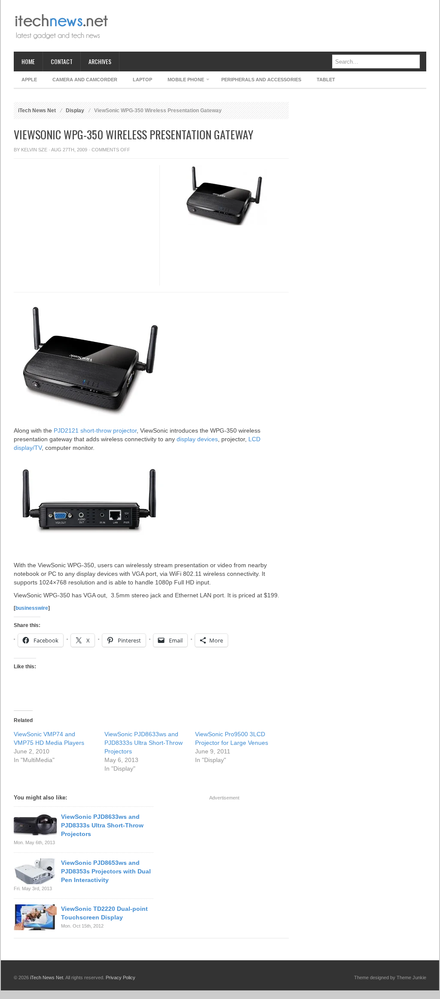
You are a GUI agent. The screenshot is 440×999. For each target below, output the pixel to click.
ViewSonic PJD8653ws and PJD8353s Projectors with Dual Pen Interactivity (106, 871)
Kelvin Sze (34, 149)
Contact (62, 61)
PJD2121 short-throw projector (95, 430)
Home (28, 61)
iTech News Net (37, 111)
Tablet (326, 79)
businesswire (31, 608)
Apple (29, 79)
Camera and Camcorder (84, 79)
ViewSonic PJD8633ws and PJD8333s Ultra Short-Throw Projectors (143, 743)
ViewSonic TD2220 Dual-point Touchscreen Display (104, 913)
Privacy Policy (120, 977)
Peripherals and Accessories (261, 79)
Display (75, 111)
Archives (100, 61)
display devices (197, 439)
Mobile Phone (182, 81)
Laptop (142, 79)
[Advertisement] (269, 25)
